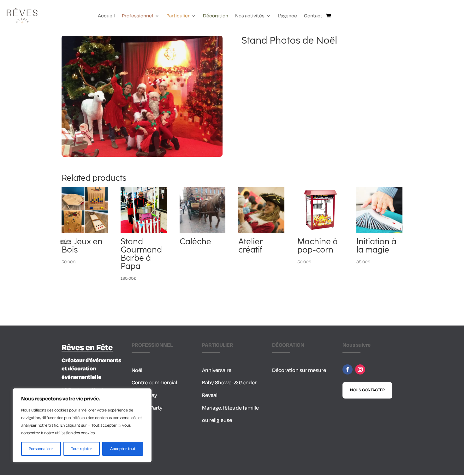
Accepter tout (122, 449)
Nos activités (250, 16)
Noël (137, 370)
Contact (313, 16)
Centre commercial (154, 383)
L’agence (287, 16)
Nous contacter (367, 390)
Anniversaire (216, 370)
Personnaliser (41, 449)
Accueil (106, 16)
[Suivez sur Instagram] (360, 369)
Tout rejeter (81, 449)
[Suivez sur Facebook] (347, 369)
